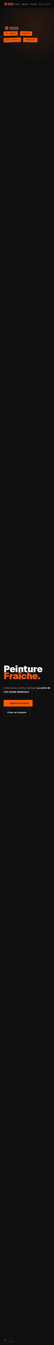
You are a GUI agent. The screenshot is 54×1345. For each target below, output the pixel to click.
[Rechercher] (40, 4)
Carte (17, 4)
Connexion (45, 4)
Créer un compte (16, 712)
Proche (33, 4)
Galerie (24, 4)
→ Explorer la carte (18, 703)
